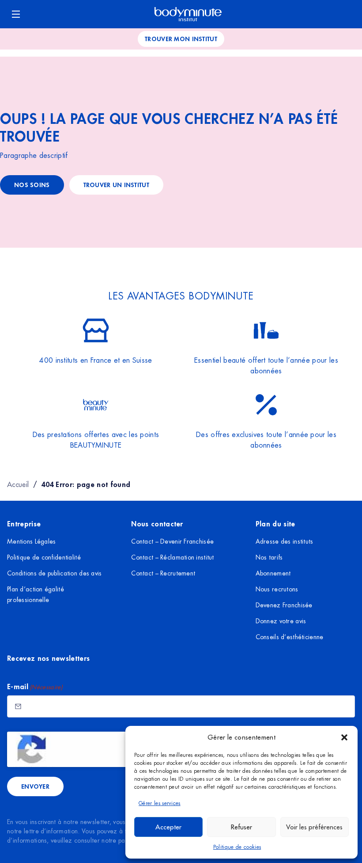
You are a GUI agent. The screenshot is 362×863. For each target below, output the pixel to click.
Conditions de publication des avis (54, 573)
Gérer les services (160, 803)
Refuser (241, 827)
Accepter (168, 827)
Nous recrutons (277, 589)
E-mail (35, 686)
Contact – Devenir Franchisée (172, 541)
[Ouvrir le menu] (16, 14)
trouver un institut (116, 184)
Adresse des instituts (284, 541)
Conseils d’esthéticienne (290, 637)
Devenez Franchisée (284, 605)
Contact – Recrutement (163, 573)
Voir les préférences (314, 827)
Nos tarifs (269, 557)
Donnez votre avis (281, 621)
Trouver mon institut (181, 39)
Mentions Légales (31, 541)
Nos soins (32, 184)
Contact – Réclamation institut (172, 557)
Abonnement (273, 573)
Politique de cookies (237, 847)
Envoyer (35, 786)
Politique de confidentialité (44, 557)
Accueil (18, 484)
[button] (344, 737)
